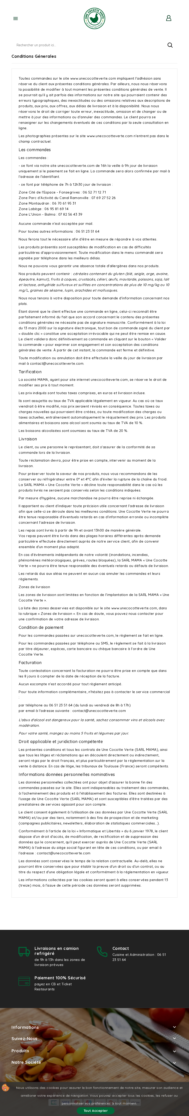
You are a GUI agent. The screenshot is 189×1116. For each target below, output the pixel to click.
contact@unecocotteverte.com (57, 363)
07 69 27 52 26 (104, 198)
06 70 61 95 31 (64, 203)
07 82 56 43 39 (70, 214)
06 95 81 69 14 (56, 209)
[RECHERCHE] (170, 45)
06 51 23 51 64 (87, 231)
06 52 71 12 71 (94, 192)
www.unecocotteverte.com (93, 78)
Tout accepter (96, 1111)
